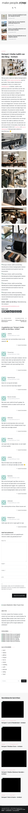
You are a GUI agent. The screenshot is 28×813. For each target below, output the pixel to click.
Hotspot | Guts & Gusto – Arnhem (11, 797)
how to (4, 659)
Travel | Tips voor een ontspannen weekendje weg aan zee (16, 22)
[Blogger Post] (15, 311)
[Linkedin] (10, 311)
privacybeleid (16, 810)
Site (2, 577)
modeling (5, 664)
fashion (4, 652)
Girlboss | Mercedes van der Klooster (21, 320)
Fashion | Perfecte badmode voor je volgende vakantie (17, 36)
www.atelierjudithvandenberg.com (10, 306)
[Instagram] (18, 311)
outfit (4, 667)
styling (4, 671)
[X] (8, 311)
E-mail (3, 570)
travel (4, 674)
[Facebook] (3, 311)
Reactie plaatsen (19, 595)
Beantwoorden (22, 345)
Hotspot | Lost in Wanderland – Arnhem (13, 723)
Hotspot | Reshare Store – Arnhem (11, 746)
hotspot (3, 51)
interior (4, 662)
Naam (3, 563)
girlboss (4, 655)
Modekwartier (5, 86)
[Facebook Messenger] (5, 311)
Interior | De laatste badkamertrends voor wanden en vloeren (17, 15)
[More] (20, 311)
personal (5, 669)
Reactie (3, 540)
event (4, 650)
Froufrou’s (17, 127)
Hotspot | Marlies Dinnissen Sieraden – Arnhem (13, 773)
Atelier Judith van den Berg (14, 80)
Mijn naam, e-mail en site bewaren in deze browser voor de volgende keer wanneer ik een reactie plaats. (13, 588)
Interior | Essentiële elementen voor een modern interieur (17, 29)
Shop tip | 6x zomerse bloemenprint (6, 320)
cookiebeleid (8, 810)
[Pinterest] (13, 311)
